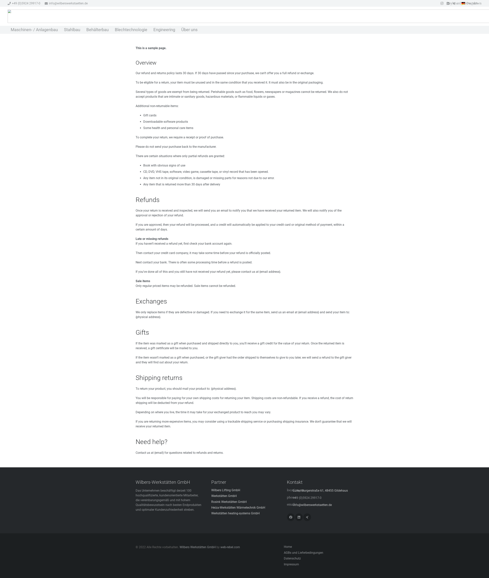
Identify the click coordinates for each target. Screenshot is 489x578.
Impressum (291, 564)
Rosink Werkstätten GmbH (229, 502)
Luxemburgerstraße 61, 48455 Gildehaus (320, 490)
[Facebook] (291, 517)
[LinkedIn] (299, 517)
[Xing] (307, 517)
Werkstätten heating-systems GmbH (235, 513)
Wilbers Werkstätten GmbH (198, 547)
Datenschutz (292, 558)
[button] (471, 3)
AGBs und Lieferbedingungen (303, 552)
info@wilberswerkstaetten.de (312, 505)
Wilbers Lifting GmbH (225, 490)
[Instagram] (442, 3)
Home (288, 547)
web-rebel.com (230, 547)
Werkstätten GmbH (224, 496)
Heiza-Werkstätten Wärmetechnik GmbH (238, 507)
